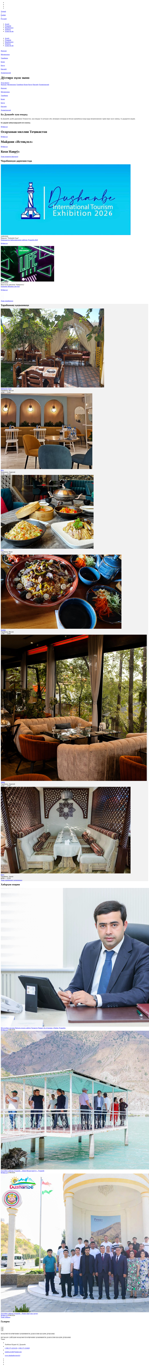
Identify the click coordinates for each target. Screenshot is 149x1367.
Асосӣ (7, 24)
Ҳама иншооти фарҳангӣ (9, 156)
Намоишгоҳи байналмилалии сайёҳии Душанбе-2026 (19, 240)
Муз (2, 470)
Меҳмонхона (11, 84)
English (3, 15)
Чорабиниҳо (9, 28)
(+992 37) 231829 (24, 1348)
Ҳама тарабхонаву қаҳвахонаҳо (11, 880)
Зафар (3, 782)
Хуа (2, 550)
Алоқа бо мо (9, 31)
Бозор (26, 84)
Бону (2, 875)
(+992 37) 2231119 (11, 1348)
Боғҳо (30, 84)
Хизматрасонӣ (44, 84)
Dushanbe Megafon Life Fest (10, 286)
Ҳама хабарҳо (5, 1317)
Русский (4, 19)
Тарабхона (20, 84)
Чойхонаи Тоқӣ (6, 389)
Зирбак (3, 630)
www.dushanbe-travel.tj (12, 1355)
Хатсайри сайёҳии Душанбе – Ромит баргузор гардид (19, 1313)
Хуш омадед (5, 83)
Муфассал (4, 127)
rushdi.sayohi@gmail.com (13, 1352)
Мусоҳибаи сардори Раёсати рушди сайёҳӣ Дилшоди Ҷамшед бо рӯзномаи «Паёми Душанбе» (33, 1028)
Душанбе (8, 26)
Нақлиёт (36, 84)
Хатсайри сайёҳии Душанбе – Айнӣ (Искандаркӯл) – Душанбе (22, 1171)
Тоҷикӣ (3, 11)
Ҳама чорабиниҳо (7, 301)
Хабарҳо (8, 29)
